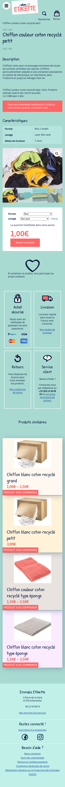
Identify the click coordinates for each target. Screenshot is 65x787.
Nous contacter (32, 754)
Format (12, 214)
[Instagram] (40, 739)
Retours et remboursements (32, 762)
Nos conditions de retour (18, 391)
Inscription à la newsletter (32, 730)
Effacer (54, 218)
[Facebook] (25, 739)
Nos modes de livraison (47, 331)
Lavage (12, 219)
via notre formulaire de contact (47, 397)
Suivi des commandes (32, 758)
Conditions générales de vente (32, 766)
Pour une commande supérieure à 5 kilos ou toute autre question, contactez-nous (31, 106)
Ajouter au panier (25, 242)
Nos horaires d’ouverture (32, 713)
